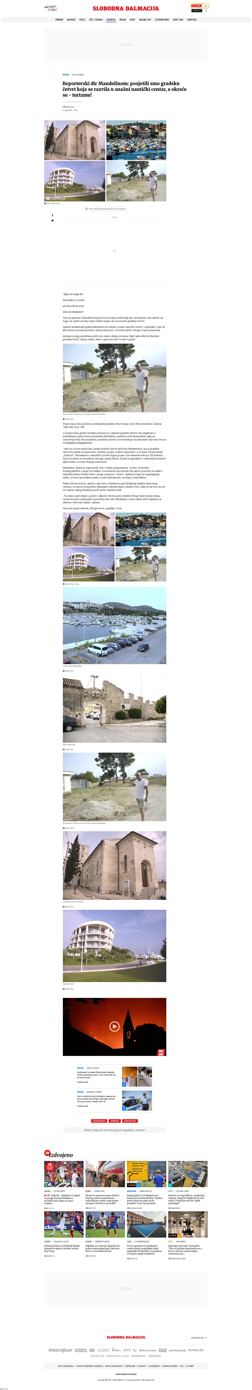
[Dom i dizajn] (163, 1350)
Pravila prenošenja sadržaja (89, 1366)
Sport (132, 19)
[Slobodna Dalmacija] (126, 8)
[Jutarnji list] (60, 1350)
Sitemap (190, 1366)
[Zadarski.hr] (138, 1355)
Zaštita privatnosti (114, 1366)
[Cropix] (97, 1355)
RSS (182, 1366)
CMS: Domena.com (147, 1379)
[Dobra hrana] (148, 1350)
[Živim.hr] (116, 1350)
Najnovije (71, 19)
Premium (59, 19)
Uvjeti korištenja (65, 1366)
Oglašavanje (154, 1366)
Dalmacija (111, 19)
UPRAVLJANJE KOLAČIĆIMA (126, 1374)
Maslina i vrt (145, 19)
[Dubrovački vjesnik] (117, 1355)
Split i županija (96, 19)
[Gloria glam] (135, 1350)
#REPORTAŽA (130, 1121)
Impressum (130, 1366)
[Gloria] (127, 1350)
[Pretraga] (206, 10)
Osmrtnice (192, 19)
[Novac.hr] (196, 1350)
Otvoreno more (162, 19)
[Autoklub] (177, 1350)
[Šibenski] (155, 1355)
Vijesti (82, 19)
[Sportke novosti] (92, 1350)
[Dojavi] (50, 8)
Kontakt (142, 1366)
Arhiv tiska (178, 19)
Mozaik (123, 19)
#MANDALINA (99, 1121)
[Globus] (103, 1350)
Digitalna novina (170, 1366)
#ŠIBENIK (115, 1121)
